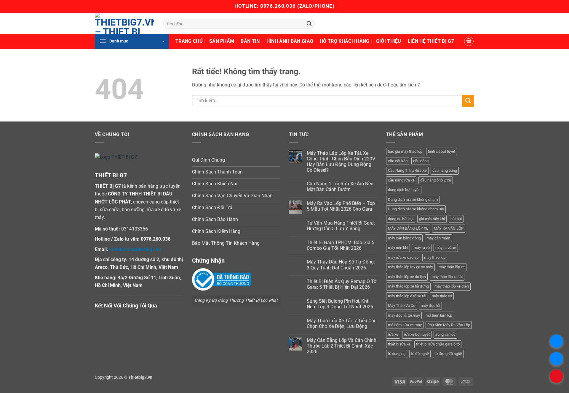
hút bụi (456, 219)
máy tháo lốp (434, 257)
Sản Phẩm (221, 41)
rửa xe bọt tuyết (417, 334)
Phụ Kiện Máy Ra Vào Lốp (448, 325)
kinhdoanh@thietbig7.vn (135, 249)
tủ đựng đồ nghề (448, 353)
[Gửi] (309, 24)
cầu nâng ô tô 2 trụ (435, 180)
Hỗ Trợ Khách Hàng (344, 41)
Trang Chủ (189, 41)
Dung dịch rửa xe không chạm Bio (416, 209)
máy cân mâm (438, 238)
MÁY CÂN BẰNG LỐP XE (408, 228)
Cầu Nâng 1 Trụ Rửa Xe (407, 170)
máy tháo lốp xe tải (447, 276)
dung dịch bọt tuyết (404, 189)
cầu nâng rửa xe (401, 180)
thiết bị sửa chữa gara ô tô (438, 344)
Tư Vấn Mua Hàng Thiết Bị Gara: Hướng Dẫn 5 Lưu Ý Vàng (341, 225)
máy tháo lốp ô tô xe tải (407, 296)
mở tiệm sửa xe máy (405, 325)
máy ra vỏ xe (445, 247)
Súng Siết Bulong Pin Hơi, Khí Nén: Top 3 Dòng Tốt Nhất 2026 (340, 304)
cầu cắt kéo (397, 161)
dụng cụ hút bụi (400, 219)
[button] (132, 41)
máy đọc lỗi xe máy (404, 315)
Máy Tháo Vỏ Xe (401, 305)
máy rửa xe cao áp (403, 257)
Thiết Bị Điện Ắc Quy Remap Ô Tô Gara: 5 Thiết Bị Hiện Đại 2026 (341, 284)
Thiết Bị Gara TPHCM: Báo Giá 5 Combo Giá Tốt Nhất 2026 (340, 245)
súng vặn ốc (445, 334)
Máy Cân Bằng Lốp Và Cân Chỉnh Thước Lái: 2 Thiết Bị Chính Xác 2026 (341, 345)
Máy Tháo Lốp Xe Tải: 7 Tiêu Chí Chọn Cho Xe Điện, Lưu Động (341, 323)
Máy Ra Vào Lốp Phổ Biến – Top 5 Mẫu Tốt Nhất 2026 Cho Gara (341, 206)
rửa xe (393, 334)
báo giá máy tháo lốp (405, 151)
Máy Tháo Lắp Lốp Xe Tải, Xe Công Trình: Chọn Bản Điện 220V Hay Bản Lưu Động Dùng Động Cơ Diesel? (341, 161)
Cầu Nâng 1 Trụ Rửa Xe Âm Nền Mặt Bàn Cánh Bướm (340, 186)
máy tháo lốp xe (452, 267)
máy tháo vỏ (442, 296)
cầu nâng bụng (444, 170)
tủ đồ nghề (420, 353)
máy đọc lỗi (430, 305)
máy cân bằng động (404, 238)
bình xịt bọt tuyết (441, 151)
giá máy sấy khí (432, 219)
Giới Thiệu (388, 41)
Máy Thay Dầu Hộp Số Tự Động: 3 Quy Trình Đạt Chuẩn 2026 (341, 264)
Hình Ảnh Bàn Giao (289, 41)
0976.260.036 (278, 6)
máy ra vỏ (422, 247)
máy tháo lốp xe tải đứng (408, 286)
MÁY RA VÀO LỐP (448, 228)
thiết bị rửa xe (399, 344)
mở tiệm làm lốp (439, 315)
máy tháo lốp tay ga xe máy (410, 267)
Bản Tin (250, 41)
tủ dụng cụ (396, 353)
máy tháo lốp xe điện (451, 286)
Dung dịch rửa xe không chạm (413, 199)
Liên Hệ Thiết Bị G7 (431, 41)
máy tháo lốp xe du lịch (407, 276)
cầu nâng (421, 161)
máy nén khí (398, 247)
